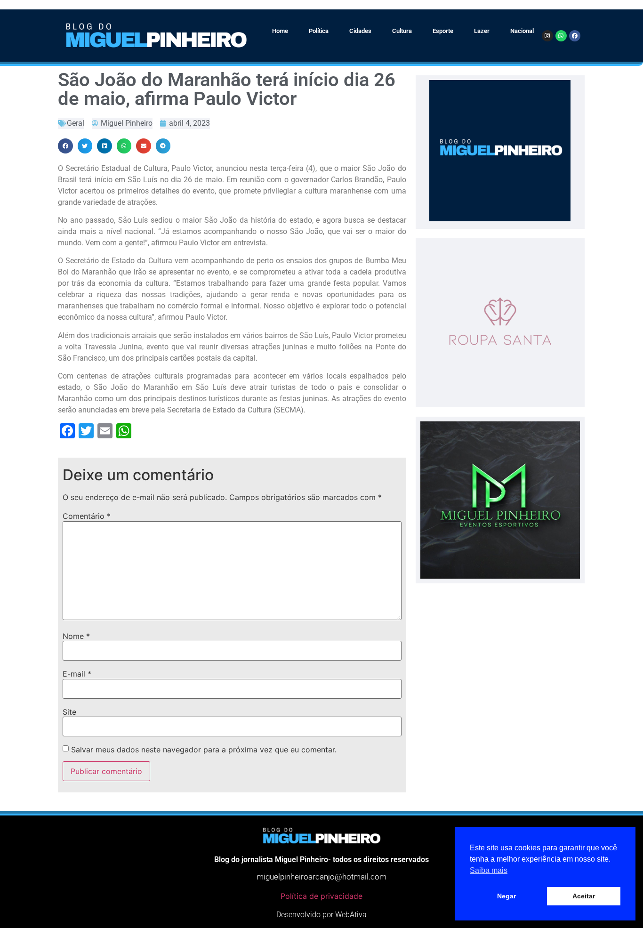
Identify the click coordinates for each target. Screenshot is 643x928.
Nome (76, 636)
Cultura (402, 30)
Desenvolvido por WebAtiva (321, 914)
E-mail (77, 674)
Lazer (482, 30)
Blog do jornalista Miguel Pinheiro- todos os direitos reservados (321, 859)
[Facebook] (574, 35)
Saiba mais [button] (488, 870)
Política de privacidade (321, 896)
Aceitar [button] (583, 896)
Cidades (360, 30)
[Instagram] (547, 35)
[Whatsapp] (561, 35)
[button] (65, 145)
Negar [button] (506, 896)
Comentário (87, 516)
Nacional (522, 30)
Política (319, 30)
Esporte (443, 30)
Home (280, 30)
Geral (75, 123)
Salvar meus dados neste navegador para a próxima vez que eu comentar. (204, 749)
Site (69, 712)
